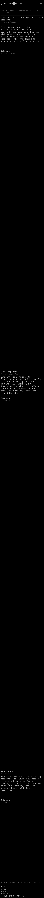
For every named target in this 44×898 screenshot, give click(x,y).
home (3, 887)
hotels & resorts (17, 11)
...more (4, 44)
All (7, 11)
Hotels (12, 53)
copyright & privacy (12, 896)
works (4, 891)
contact (5, 894)
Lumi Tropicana (9, 372)
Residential (6, 401)
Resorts (4, 53)
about (4, 889)
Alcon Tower (7, 771)
